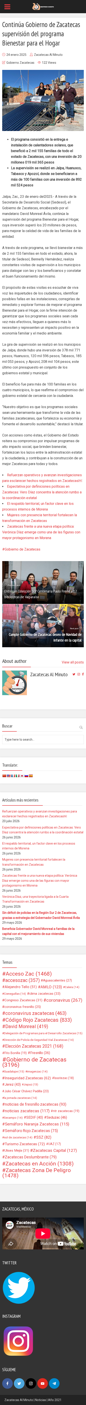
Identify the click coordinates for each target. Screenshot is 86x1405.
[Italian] (17, 776)
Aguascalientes (57, 980)
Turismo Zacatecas (25, 1144)
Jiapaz (31, 1084)
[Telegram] (54, 1383)
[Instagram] (31, 1383)
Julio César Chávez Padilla (26, 1091)
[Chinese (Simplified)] (4, 776)
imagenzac (37, 1071)
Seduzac (57, 1117)
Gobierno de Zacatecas (22, 549)
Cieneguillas (15, 993)
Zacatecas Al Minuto (48, 54)
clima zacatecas (44, 994)
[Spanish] (31, 776)
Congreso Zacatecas (23, 1000)
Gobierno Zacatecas (20, 62)
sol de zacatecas (18, 1137)
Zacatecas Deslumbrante (31, 1157)
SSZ (43, 1137)
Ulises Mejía (16, 1150)
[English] (9, 776)
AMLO (51, 987)
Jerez (13, 1084)
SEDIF (34, 1117)
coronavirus (64, 1000)
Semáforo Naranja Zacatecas (37, 1124)
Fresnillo (40, 1053)
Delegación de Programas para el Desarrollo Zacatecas (43, 1033)
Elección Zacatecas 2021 (34, 1046)
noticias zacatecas (27, 1111)
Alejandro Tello (21, 987)
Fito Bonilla (15, 1053)
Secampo (13, 1117)
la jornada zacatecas (20, 1098)
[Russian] (26, 776)
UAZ (54, 1144)
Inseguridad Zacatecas (28, 1078)
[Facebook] (7, 1383)
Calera (72, 987)
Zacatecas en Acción (40, 1163)
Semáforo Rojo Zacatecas (31, 1131)
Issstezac (64, 1078)
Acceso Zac (29, 973)
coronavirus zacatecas (36, 1013)
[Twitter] (19, 1383)
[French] (13, 776)
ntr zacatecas (66, 1111)
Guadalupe (14, 1071)
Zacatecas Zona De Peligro (36, 1173)
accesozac (22, 980)
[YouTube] (42, 1383)
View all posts (73, 662)
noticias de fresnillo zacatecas (35, 1104)
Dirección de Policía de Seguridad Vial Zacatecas (39, 1039)
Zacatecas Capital (55, 1150)
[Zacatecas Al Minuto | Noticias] (43, 6)
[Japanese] (22, 776)
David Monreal (26, 1026)
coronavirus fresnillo (22, 1007)
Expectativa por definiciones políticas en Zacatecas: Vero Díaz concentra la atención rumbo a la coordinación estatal (42, 492)
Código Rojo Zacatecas (39, 1020)
